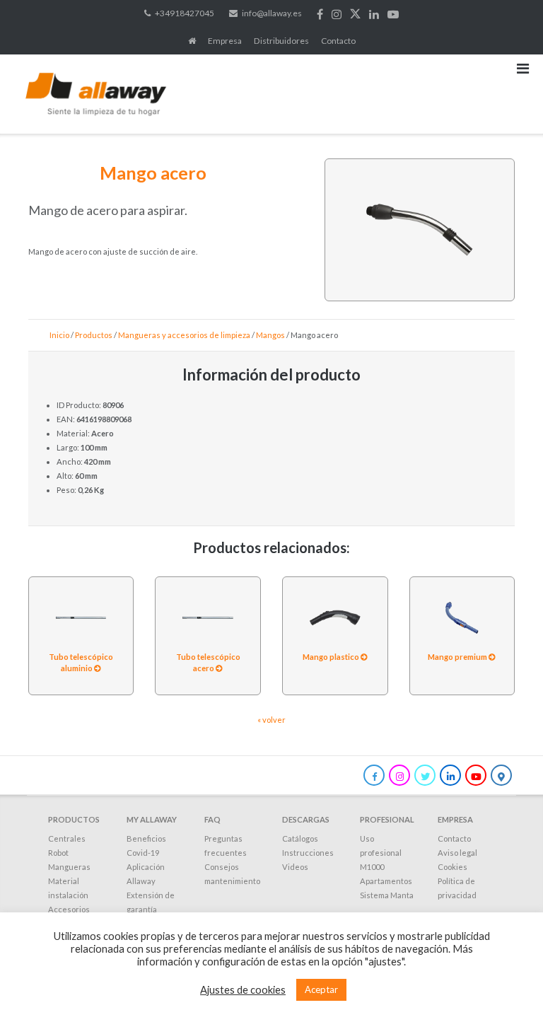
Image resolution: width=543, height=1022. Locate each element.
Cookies (452, 866)
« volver (271, 719)
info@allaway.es (272, 13)
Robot (58, 852)
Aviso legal (457, 852)
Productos (93, 334)
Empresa (225, 40)
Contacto (338, 40)
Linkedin (374, 14)
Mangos (270, 334)
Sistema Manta (387, 895)
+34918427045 (184, 13)
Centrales (67, 838)
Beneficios (146, 838)
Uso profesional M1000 (381, 852)
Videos (295, 866)
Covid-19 (143, 852)
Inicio (59, 334)
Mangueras (69, 866)
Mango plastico (332, 656)
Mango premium (458, 656)
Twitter (355, 14)
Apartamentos (386, 880)
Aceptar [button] (321, 989)
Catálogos (300, 838)
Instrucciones (308, 852)
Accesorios (69, 909)
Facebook (320, 14)
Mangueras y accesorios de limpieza (184, 334)
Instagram (336, 14)
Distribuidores (281, 40)
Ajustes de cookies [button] (243, 990)
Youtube (393, 14)
